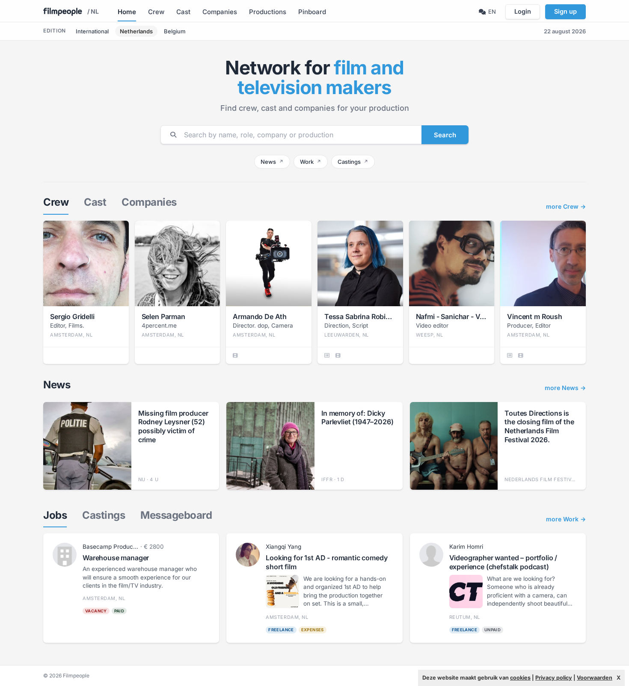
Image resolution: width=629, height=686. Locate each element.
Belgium (175, 31)
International (92, 31)
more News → (565, 388)
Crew (156, 12)
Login (522, 11)
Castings (353, 161)
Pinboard (312, 12)
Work (310, 161)
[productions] (326, 355)
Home (127, 12)
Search (445, 135)
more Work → (566, 519)
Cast (183, 12)
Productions (267, 12)
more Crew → (566, 207)
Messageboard (176, 515)
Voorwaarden (594, 677)
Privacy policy (553, 677)
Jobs (55, 515)
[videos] (235, 355)
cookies (520, 677)
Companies (219, 12)
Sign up (565, 11)
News (272, 161)
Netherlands (136, 31)
